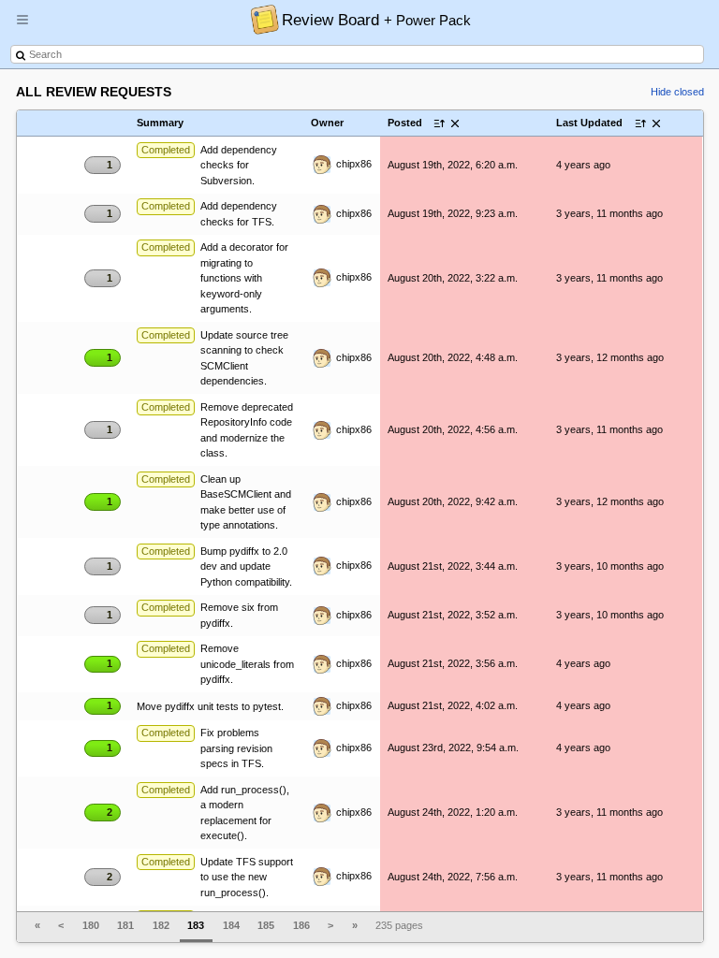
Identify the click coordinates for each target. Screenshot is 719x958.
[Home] (259, 18)
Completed (165, 149)
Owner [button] (327, 122)
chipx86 (352, 163)
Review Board (376, 19)
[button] (22, 27)
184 (231, 925)
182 (161, 925)
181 (125, 925)
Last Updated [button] (589, 122)
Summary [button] (160, 122)
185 (265, 925)
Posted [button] (405, 122)
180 (90, 925)
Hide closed (677, 91)
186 (301, 925)
